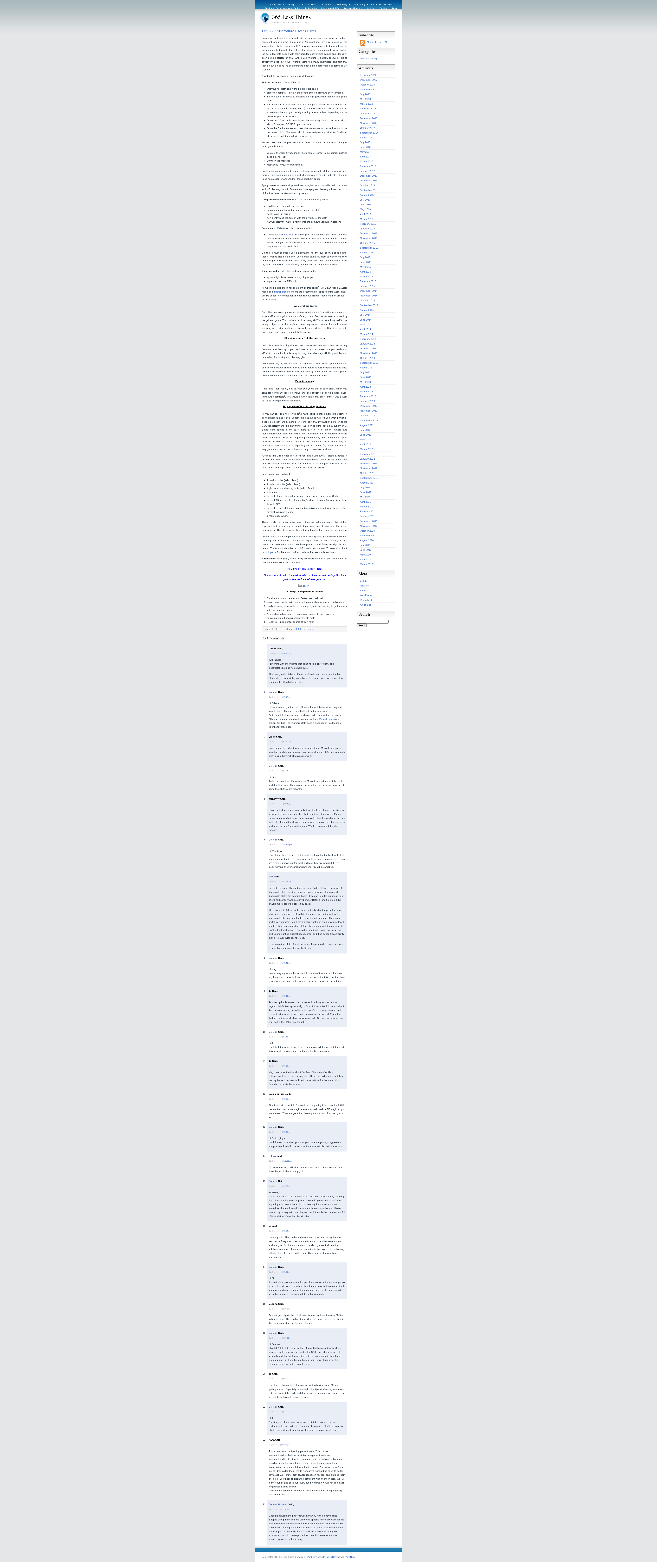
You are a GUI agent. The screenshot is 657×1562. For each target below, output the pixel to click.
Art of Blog (365, 604)
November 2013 (368, 353)
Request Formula (353, 8)
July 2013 (365, 372)
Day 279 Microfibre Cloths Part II (290, 31)
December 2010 (368, 521)
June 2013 (365, 377)
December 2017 (368, 118)
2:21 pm (288, 804)
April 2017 (365, 156)
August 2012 (367, 425)
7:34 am (287, 771)
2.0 (364, 585)
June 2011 (365, 492)
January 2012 (367, 458)
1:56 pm (287, 1186)
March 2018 (366, 103)
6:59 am (287, 1379)
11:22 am (288, 1161)
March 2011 (366, 506)
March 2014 (366, 334)
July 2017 (365, 142)
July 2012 (365, 430)
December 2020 (368, 79)
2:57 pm (288, 845)
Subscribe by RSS (377, 42)
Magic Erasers (327, 719)
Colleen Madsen (278, 1504)
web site (288, 234)
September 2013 (369, 362)
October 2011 (367, 473)
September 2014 (369, 305)
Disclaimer (326, 4)
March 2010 (366, 564)
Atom (363, 590)
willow (272, 1156)
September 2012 (369, 420)
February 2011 (368, 511)
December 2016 (368, 175)
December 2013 (368, 348)
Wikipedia (271, 552)
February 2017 (368, 166)
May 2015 (365, 267)
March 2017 (366, 161)
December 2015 (368, 233)
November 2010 (368, 526)
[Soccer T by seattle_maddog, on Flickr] (304, 585)
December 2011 (368, 463)
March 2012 (366, 449)
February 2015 (368, 281)
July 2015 (365, 257)
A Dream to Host (329, 1557)
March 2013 (366, 391)
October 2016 (367, 185)
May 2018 (365, 99)
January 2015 (367, 286)
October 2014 (367, 300)
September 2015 (369, 247)
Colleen (273, 692)
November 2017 (368, 123)
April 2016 (365, 214)
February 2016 (368, 223)
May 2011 (365, 497)
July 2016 (365, 199)
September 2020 (369, 89)
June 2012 (365, 434)
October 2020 (367, 84)
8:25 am (287, 1099)
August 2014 (367, 310)
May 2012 (365, 439)
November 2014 (368, 295)
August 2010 (367, 540)
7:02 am (287, 1066)
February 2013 (368, 396)
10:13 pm (288, 1338)
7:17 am (287, 697)
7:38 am (287, 1412)
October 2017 (367, 128)
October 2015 (367, 243)
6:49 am (287, 653)
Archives (371, 8)
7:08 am (287, 996)
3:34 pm (287, 1231)
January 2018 (367, 113)
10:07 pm (288, 1309)
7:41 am (287, 1037)
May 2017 (365, 151)
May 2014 (365, 324)
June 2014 (365, 319)
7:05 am (287, 882)
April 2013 (365, 386)
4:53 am (287, 742)
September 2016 (369, 190)
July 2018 (365, 94)
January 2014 (367, 343)
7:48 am (287, 963)
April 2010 (365, 559)
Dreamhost (366, 600)
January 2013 (367, 401)
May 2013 (365, 382)
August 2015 (367, 252)
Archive (389, 12)
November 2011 (368, 468)
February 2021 (368, 75)
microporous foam (284, 291)
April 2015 (365, 271)
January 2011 (367, 516)
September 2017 (369, 132)
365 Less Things (291, 17)
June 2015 (365, 262)
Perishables (311, 8)
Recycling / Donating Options (333, 12)
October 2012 (367, 415)
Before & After (360, 12)
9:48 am (287, 1132)
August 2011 (366, 482)
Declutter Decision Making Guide (282, 8)
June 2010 (365, 549)
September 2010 (369, 535)
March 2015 (366, 276)
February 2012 (368, 454)
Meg (271, 876)
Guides (384, 8)
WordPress (366, 595)
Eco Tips (376, 12)
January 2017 (367, 171)
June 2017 (365, 147)
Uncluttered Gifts (330, 8)
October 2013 (367, 358)
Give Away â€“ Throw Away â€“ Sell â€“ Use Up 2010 (364, 4)
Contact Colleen (307, 4)
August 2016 (367, 195)
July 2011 (365, 487)
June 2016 (365, 204)
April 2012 (365, 444)
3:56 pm (287, 1272)
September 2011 (369, 477)
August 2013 (367, 367)
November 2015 (368, 238)
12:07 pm (286, 1445)
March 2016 (366, 219)
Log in (363, 580)
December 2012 (368, 406)
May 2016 (365, 209)
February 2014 (368, 338)
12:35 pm (286, 1509)
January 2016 (367, 228)
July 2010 (365, 545)
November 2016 (368, 180)
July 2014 (365, 314)
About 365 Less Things (282, 4)
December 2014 (368, 290)
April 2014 (365, 329)
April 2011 (365, 501)
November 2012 (368, 410)
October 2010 (367, 530)
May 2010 (365, 554)
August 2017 (367, 137)
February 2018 (368, 108)
